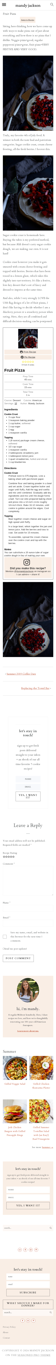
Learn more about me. (28, 1031)
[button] (23, 362)
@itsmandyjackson (23, 571)
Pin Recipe (29, 357)
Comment (9, 863)
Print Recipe (29, 352)
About (5, 1332)
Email (6, 917)
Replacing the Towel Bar (35, 688)
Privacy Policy (9, 1327)
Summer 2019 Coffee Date (21, 674)
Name (6, 902)
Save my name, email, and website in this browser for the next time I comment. (29, 936)
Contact (6, 1338)
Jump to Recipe (27, 19)
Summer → (47, 1147)
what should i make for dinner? (28, 1304)
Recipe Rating (10, 853)
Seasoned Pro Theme (34, 1355)
